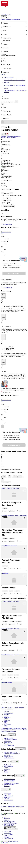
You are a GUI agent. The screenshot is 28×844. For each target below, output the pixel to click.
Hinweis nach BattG (9, 824)
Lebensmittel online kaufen (10, 752)
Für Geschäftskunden (9, 758)
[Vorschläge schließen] (2, 104)
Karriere (6, 767)
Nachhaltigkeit (7, 765)
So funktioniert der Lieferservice (12, 753)
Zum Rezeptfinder (7, 224)
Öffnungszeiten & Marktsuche (11, 783)
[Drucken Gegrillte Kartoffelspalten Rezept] (2, 134)
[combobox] (8, 102)
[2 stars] (9, 476)
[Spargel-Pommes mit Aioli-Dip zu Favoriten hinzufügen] (24, 548)
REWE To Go (7, 794)
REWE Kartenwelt (8, 795)
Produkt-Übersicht (8, 756)
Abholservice (7, 755)
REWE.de (3, 707)
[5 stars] (2, 479)
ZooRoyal (6, 798)
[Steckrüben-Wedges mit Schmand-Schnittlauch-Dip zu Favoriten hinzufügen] (24, 518)
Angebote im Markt (8, 738)
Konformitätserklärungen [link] (9, 827)
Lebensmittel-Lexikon (9, 780)
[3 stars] (15, 476)
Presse (5, 770)
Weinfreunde (7, 797)
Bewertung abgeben (5, 482)
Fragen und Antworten (9, 779)
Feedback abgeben (14, 274)
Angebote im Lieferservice (10, 739)
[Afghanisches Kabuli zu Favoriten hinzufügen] (24, 685)
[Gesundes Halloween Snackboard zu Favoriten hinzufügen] (24, 657)
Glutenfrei (18, 136)
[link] (15, 79)
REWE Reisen (7, 793)
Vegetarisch (4, 136)
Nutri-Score (6, 786)
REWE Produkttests (9, 745)
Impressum (6, 820)
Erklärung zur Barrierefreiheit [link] (10, 828)
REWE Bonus (7, 741)
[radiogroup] (14, 478)
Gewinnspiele (7, 743)
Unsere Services (8, 742)
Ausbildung (6, 769)
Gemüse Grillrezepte (18, 707)
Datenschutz (7, 818)
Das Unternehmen (8, 766)
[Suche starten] (16, 101)
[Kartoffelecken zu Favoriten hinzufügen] (24, 576)
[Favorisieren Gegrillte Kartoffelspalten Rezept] (6, 134)
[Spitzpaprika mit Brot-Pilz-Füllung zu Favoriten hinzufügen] (24, 603)
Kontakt (6, 772)
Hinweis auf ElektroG (9, 825)
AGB (5, 817)
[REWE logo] (3, 74)
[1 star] (4, 476)
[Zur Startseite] (6, 9)
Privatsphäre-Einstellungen (10, 823)
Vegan (8, 136)
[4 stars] (20, 476)
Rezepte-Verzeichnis (9, 781)
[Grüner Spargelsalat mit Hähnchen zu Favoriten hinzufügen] (24, 631)
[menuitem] (14, 23)
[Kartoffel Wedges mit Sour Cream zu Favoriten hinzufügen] (24, 490)
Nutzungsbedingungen (9, 821)
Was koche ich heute (9, 784)
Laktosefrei (13, 136)
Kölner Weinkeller (8, 800)
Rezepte (15, 90)
